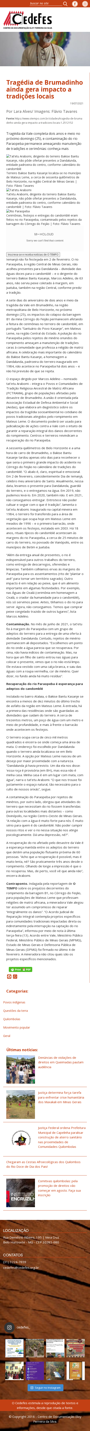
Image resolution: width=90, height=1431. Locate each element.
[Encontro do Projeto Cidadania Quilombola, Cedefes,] (14, 1371)
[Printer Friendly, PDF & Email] (20, 969)
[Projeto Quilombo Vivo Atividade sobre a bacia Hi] (55, 1371)
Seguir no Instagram (47, 1387)
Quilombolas (11, 1019)
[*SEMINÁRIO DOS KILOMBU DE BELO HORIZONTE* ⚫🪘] (76, 1371)
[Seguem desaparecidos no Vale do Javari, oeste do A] (55, 1348)
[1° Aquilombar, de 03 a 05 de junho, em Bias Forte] (76, 1348)
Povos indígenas (14, 1002)
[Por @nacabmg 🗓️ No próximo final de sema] (14, 1348)
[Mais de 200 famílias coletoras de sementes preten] (35, 1348)
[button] (66, 3)
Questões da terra (15, 1011)
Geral (6, 1036)
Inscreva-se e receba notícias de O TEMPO (33, 254)
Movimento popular (16, 1027)
